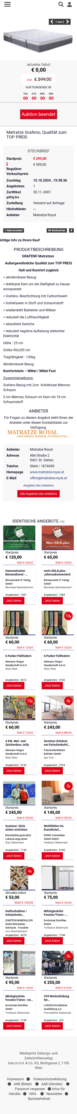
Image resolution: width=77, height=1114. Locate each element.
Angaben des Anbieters (38, 485)
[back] (52, 23)
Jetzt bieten (14, 600)
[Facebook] (71, 230)
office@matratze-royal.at (48, 478)
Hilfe (32, 1094)
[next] (68, 23)
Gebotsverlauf (14, 230)
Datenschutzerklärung (50, 1079)
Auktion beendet (38, 114)
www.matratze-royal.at (47, 472)
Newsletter (54, 1094)
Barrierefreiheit (39, 1099)
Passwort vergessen (30, 1089)
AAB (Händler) (52, 1084)
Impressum (15, 1079)
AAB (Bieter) (23, 1084)
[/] (38, 4)
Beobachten (58, 230)
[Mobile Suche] (61, 4)
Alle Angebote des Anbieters (38, 493)
